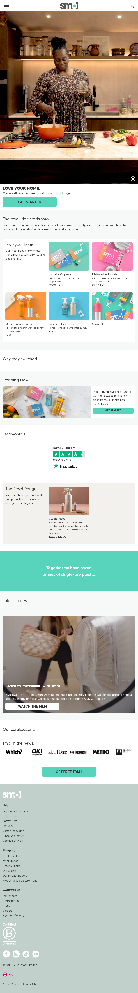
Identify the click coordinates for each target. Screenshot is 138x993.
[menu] (6, 6)
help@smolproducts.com (18, 811)
